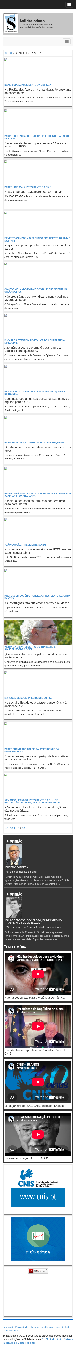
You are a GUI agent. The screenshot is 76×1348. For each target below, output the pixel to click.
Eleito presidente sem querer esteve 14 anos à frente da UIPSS (35, 145)
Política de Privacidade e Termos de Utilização (28, 1326)
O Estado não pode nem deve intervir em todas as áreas (37, 449)
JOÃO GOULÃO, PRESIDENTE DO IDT (25, 544)
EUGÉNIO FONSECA (16, 867)
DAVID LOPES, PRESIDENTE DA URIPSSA (27, 85)
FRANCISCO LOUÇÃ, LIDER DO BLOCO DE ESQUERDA (34, 442)
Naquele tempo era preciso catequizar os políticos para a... (37, 247)
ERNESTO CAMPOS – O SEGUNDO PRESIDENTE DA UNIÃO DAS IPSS (37, 239)
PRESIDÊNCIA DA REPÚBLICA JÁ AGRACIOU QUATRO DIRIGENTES (34, 392)
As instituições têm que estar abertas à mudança (36, 603)
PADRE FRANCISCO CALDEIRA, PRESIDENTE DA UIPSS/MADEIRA (31, 750)
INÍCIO (8, 53)
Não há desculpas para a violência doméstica (34, 997)
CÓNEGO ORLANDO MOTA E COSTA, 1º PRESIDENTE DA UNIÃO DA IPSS (36, 290)
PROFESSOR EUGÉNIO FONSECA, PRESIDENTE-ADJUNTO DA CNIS (37, 597)
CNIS (45, 1339)
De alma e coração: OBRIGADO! (26, 1158)
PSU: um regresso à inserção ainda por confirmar (33, 927)
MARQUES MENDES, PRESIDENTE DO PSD (28, 698)
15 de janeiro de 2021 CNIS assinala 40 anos (34, 1106)
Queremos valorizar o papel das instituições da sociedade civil (35, 656)
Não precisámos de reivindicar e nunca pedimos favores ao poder (36, 298)
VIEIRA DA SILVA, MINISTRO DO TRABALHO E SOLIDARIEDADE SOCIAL (30, 648)
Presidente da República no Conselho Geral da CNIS (35, 1052)
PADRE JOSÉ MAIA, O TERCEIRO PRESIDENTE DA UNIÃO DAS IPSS (36, 137)
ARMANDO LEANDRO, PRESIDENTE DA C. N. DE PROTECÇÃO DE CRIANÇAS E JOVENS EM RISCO (32, 801)
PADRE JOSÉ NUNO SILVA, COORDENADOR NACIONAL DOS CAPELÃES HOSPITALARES (37, 494)
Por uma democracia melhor (21, 871)
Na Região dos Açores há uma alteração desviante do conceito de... (37, 91)
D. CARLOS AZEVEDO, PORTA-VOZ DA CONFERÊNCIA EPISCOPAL (34, 341)
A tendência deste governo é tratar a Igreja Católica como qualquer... (32, 349)
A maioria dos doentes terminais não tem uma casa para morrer (34, 502)
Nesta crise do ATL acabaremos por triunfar (33, 191)
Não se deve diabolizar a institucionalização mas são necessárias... (36, 809)
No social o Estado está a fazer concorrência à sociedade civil (35, 704)
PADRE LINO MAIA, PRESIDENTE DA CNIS (27, 187)
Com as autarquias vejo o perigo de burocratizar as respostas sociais (36, 758)
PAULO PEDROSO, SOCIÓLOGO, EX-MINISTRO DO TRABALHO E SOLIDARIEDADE (33, 921)
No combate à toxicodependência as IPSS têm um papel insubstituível (37, 551)
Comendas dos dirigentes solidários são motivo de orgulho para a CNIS (37, 400)
